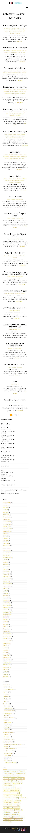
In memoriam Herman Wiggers (15, 290)
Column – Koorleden (9, 718)
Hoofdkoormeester (14, 91)
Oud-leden (7, 805)
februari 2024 (6, 572)
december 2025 (7, 522)
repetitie (15, 814)
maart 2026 (6, 514)
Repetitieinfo (8, 817)
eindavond (7, 781)
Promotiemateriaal (13, 31)
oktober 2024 (6, 555)
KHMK (10, 260)
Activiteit (7, 771)
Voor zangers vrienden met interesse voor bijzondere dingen (15, 273)
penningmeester (8, 810)
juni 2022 (5, 619)
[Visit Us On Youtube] (21, 830)
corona (6, 778)
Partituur (6, 699)
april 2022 (5, 624)
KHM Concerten (21, 136)
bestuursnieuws (20, 773)
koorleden (11, 30)
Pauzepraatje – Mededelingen (15, 25)
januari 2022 (6, 631)
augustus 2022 (7, 614)
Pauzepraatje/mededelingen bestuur (13, 72)
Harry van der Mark (11, 75)
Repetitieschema (12, 160)
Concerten (19, 28)
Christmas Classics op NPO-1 (15, 307)
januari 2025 (6, 548)
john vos (16, 793)
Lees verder (19, 41)
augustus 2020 (7, 667)
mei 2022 (5, 622)
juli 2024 (5, 560)
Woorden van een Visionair (15, 400)
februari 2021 (6, 655)
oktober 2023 (6, 581)
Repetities (15, 257)
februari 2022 (6, 629)
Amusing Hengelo (9, 773)
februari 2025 (6, 545)
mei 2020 (5, 674)
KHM (23, 28)
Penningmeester (12, 115)
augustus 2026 (7, 503)
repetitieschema (18, 817)
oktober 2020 (6, 665)
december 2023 (7, 576)
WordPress (15, 828)
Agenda (5, 28)
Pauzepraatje (16, 807)
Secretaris (20, 31)
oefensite (17, 802)
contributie (8, 755)
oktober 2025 (6, 526)
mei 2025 (5, 538)
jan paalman (7, 793)
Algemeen (10, 89)
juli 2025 (5, 533)
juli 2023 (5, 588)
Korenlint (15, 798)
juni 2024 (5, 562)
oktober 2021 (6, 638)
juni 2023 (5, 591)
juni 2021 (5, 648)
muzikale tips (8, 802)
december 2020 (7, 660)
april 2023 (5, 595)
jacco (6, 790)
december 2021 (7, 634)
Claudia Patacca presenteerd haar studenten (15, 325)
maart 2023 (6, 598)
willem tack (7, 822)
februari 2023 (6, 600)
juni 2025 (5, 536)
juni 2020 (5, 672)
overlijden (15, 805)
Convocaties (7, 706)
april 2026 (5, 512)
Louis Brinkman (8, 800)
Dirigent (18, 156)
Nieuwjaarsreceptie (8, 742)
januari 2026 (6, 519)
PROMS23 (18, 810)
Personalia (23, 293)
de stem (13, 778)
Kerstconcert (17, 795)
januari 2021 (6, 657)
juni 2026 (5, 507)
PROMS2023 (8, 812)
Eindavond (6, 687)
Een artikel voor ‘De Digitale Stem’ (15, 235)
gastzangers (7, 783)
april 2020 (5, 676)
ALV (22, 771)
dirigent (21, 778)
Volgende (17, 415)
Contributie (7, 776)
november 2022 (7, 607)
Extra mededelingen (5, 451)
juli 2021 (5, 645)
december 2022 (7, 605)
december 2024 (7, 550)
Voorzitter (12, 33)
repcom (16, 812)
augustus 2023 (7, 586)
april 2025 (5, 541)
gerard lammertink (9, 786)
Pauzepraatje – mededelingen (15, 131)
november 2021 (7, 636)
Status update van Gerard (15, 364)
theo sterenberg (8, 819)
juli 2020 (5, 669)
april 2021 (5, 653)
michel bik (18, 800)
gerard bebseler (17, 783)
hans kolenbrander (9, 788)
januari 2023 (6, 603)
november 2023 (7, 579)
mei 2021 (5, 650)
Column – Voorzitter (10, 762)
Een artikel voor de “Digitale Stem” (15, 214)
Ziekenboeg (17, 33)
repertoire (7, 814)
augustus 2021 (6, 643)
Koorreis (7, 798)
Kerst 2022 (7, 795)
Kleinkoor (6, 696)
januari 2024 (6, 574)
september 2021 (7, 641)
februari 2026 (6, 517)
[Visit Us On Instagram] (24, 830)
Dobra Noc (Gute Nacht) (15, 253)
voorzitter (18, 819)
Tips (23, 31)
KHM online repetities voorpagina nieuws (15, 344)
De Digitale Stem (13, 136)
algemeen (15, 771)
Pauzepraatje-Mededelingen (15, 68)
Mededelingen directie (19, 180)
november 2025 (7, 524)
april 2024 (5, 567)
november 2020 (7, 662)
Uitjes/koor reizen (8, 689)
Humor (19, 329)
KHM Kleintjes (7, 722)
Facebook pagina (17, 781)
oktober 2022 (6, 610)
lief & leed (23, 798)
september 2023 (7, 584)
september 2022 (7, 612)
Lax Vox (15, 381)
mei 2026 (5, 510)
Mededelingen (15, 152)
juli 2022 (5, 617)
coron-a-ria (16, 776)
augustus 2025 (7, 531)
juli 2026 (5, 505)
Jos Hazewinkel (12, 36)
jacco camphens (15, 790)
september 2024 (7, 557)
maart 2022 (6, 626)
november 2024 (7, 553)
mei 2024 (5, 564)
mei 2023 (5, 593)
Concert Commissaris (9, 748)
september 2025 (7, 529)
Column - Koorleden (11, 28)
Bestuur (14, 89)
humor (18, 788)
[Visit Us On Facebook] (19, 830)
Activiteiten (6, 71)
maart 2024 (6, 569)
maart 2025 (6, 543)
